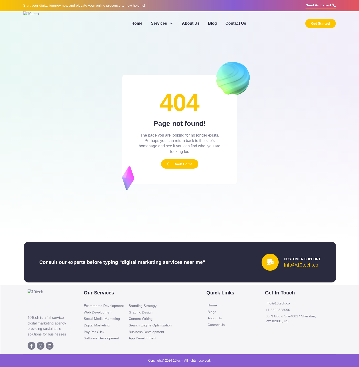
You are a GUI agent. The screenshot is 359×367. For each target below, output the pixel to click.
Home (136, 23)
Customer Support (302, 259)
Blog (212, 23)
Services (159, 23)
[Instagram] (40, 346)
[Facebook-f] (31, 346)
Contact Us (235, 23)
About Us (191, 23)
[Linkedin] (49, 346)
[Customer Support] (270, 262)
